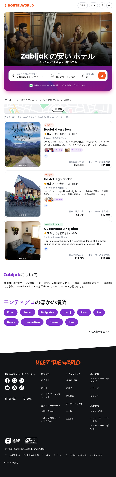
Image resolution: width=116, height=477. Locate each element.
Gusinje (54, 322)
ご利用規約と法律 (30, 455)
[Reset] (43, 75)
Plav (71, 322)
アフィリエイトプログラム (100, 419)
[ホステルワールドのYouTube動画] (7, 387)
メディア (94, 387)
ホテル (44, 387)
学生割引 (70, 419)
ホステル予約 (96, 411)
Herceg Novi (32, 322)
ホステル (49, 125)
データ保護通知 (12, 455)
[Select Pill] (102, 5)
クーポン (46, 455)
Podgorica (47, 312)
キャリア (94, 395)
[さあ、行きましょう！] (102, 75)
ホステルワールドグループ (100, 380)
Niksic (11, 322)
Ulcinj (67, 312)
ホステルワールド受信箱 (100, 427)
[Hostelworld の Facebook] (7, 380)
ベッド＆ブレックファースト (50, 395)
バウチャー (58, 455)
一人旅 (69, 411)
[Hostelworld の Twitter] (14, 380)
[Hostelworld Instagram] (21, 380)
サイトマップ (95, 455)
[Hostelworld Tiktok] (21, 387)
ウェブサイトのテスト (76, 455)
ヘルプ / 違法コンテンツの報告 (51, 419)
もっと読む (65, 117)
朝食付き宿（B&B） (53, 224)
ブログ (69, 387)
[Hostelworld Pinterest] (14, 387)
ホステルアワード (74, 403)
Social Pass (71, 380)
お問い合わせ (47, 411)
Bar (99, 312)
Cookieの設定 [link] (11, 462)
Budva (28, 312)
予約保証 (70, 395)
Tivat (84, 312)
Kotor (10, 312)
